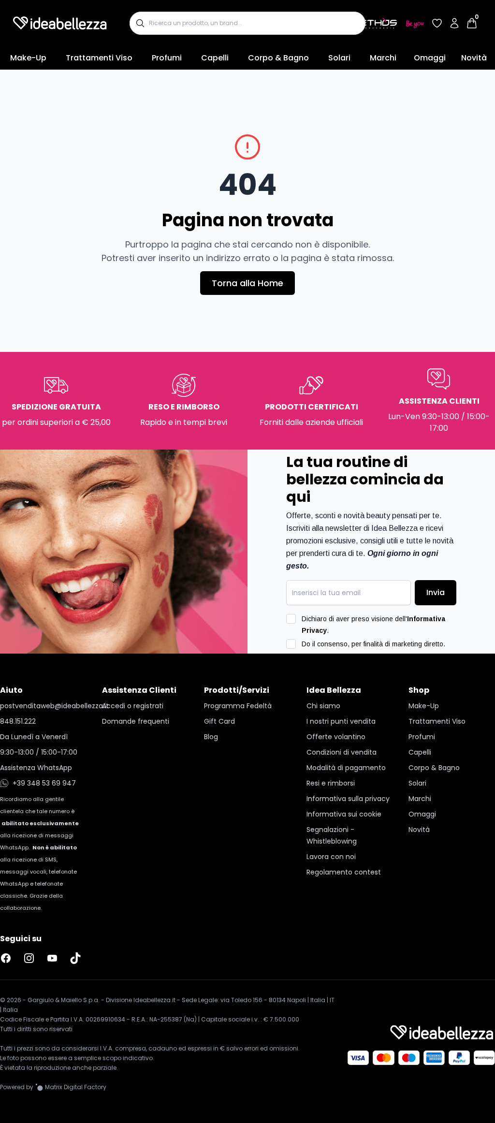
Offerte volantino (335, 737)
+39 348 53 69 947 (44, 783)
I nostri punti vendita (341, 721)
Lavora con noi (331, 856)
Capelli (215, 57)
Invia (435, 592)
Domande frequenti (135, 721)
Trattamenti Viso (99, 57)
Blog (211, 737)
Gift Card (219, 721)
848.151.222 (18, 721)
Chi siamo (323, 706)
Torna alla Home (247, 283)
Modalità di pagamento (346, 768)
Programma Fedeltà (238, 706)
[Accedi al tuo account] (454, 23)
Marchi (383, 57)
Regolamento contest (343, 872)
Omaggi (430, 57)
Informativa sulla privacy (348, 798)
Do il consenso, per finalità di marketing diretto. (373, 644)
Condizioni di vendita (341, 752)
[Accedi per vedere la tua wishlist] (437, 23)
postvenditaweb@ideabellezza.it (43, 706)
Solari (339, 57)
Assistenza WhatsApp (36, 768)
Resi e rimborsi (330, 783)
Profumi (167, 57)
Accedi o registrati (132, 706)
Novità (474, 57)
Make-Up (28, 57)
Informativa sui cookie (343, 814)
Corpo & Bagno (278, 57)
